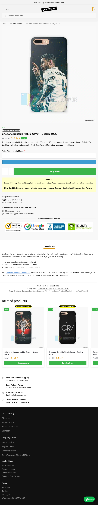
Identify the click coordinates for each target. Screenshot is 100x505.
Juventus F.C (42, 291)
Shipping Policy (9, 450)
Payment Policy (8, 446)
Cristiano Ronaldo (15, 24)
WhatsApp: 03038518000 (13, 498)
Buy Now (55, 171)
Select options (23, 363)
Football (32, 291)
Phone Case (53, 291)
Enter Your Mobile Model (13, 151)
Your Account (8, 465)
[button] (94, 9)
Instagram (6, 494)
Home (4, 24)
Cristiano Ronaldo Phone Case (18, 272)
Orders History (8, 469)
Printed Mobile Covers (68, 291)
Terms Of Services (10, 426)
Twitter (5, 491)
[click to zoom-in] (49, 74)
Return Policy (8, 442)
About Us (6, 418)
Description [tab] (49, 246)
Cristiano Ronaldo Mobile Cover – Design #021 (66, 353)
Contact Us (6, 431)
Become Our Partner (11, 476)
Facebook (6, 487)
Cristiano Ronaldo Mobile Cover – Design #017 (21, 353)
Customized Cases (61, 288)
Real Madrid (83, 291)
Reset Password (9, 472)
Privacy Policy (8, 422)
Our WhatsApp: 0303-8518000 (16, 455)
